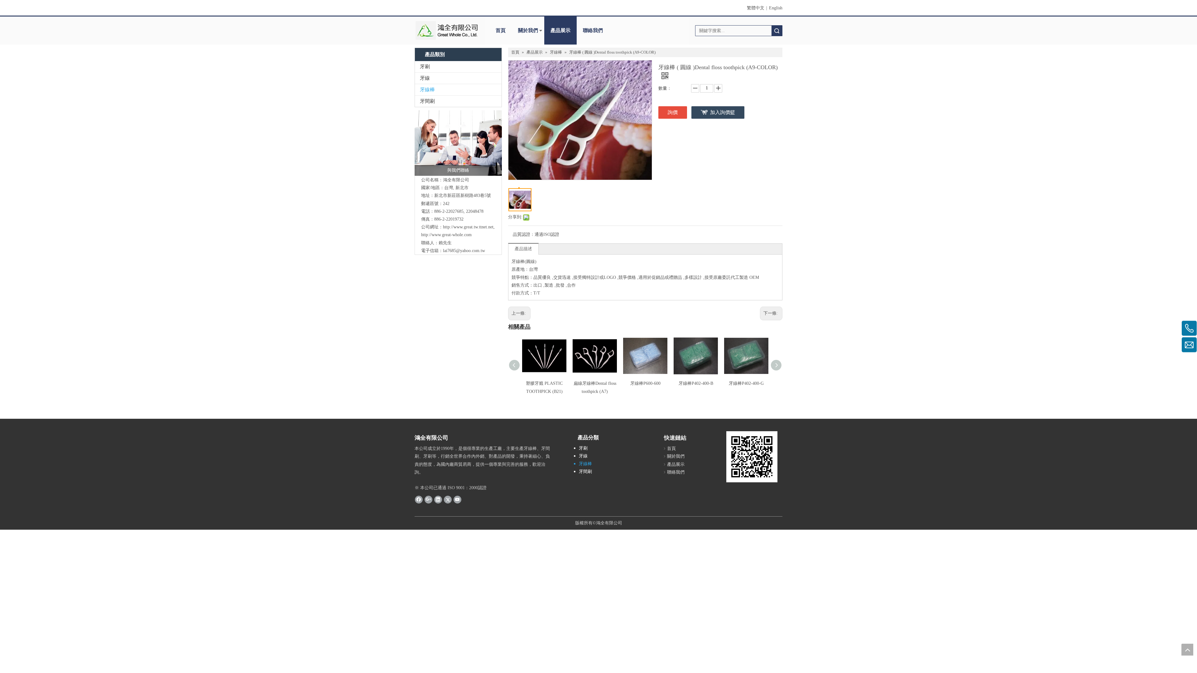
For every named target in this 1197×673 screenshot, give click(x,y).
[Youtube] (457, 499)
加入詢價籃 (722, 112)
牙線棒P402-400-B (696, 383)
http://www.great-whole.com (446, 234)
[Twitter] (448, 499)
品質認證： (524, 234)
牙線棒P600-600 (645, 383)
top (1187, 650)
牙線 (425, 78)
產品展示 (560, 30)
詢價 (673, 112)
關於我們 (528, 30)
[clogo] (446, 30)
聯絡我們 (593, 30)
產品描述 (523, 248)
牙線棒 (427, 89)
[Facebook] (419, 499)
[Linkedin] (438, 499)
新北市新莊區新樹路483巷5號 (462, 195)
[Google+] (428, 499)
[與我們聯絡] (458, 143)
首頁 (501, 30)
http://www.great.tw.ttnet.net (468, 227)
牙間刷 (427, 101)
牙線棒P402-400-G (746, 383)
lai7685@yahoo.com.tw (464, 250)
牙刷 (425, 66)
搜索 (777, 31)
